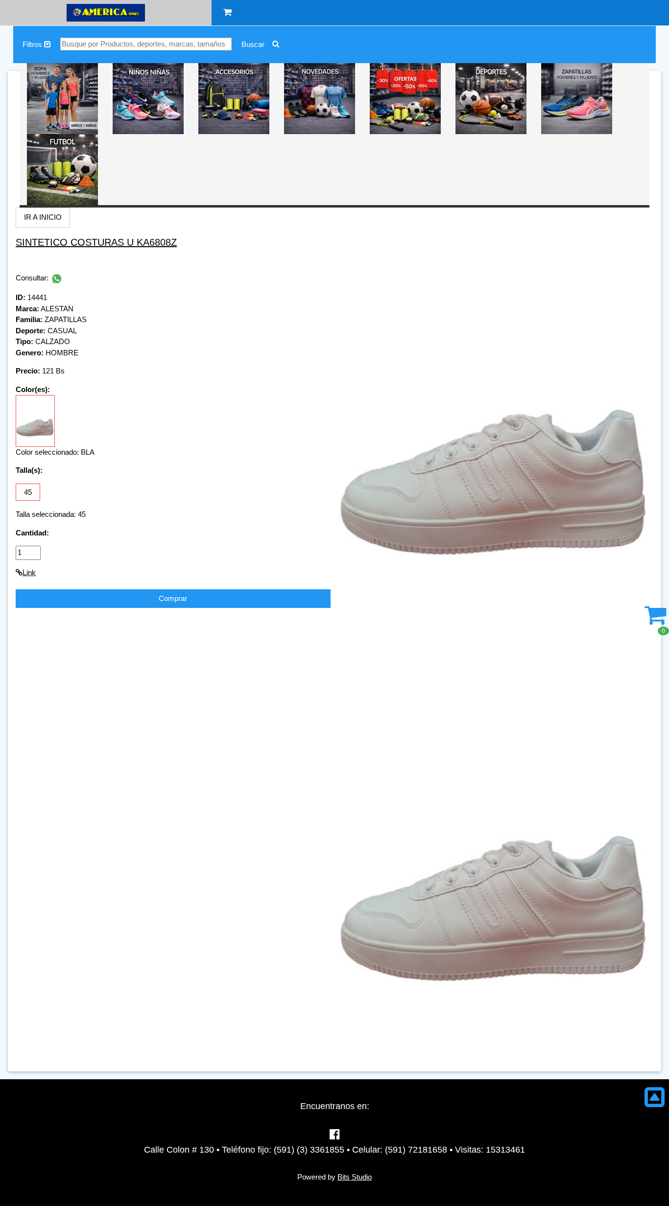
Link (29, 572)
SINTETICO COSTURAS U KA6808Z (96, 242)
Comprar (173, 598)
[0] (656, 620)
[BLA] (35, 420)
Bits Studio (354, 1177)
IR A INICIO (43, 217)
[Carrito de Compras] (227, 12)
